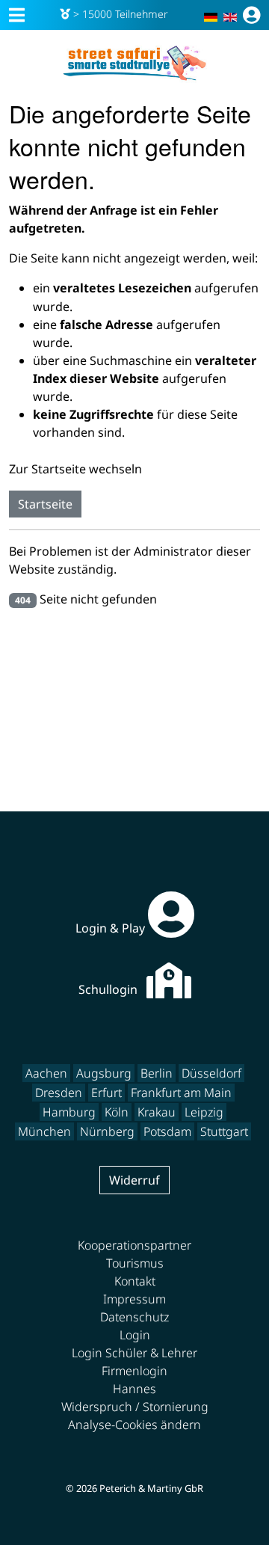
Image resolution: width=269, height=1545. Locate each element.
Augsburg (104, 1073)
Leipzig (204, 1112)
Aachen (46, 1073)
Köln (117, 1112)
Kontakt (134, 1281)
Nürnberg (107, 1131)
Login (135, 1335)
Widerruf (134, 1180)
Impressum (134, 1299)
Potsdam (167, 1131)
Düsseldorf (211, 1073)
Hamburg (69, 1112)
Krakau (156, 1112)
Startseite (45, 504)
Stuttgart (224, 1131)
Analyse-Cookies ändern (134, 1424)
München (44, 1131)
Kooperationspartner (134, 1245)
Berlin (156, 1073)
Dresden (58, 1092)
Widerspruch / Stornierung (134, 1406)
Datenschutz (134, 1317)
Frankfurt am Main (181, 1092)
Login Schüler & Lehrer (134, 1353)
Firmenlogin (134, 1371)
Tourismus (135, 1263)
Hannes (134, 1388)
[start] (134, 63)
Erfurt (106, 1092)
